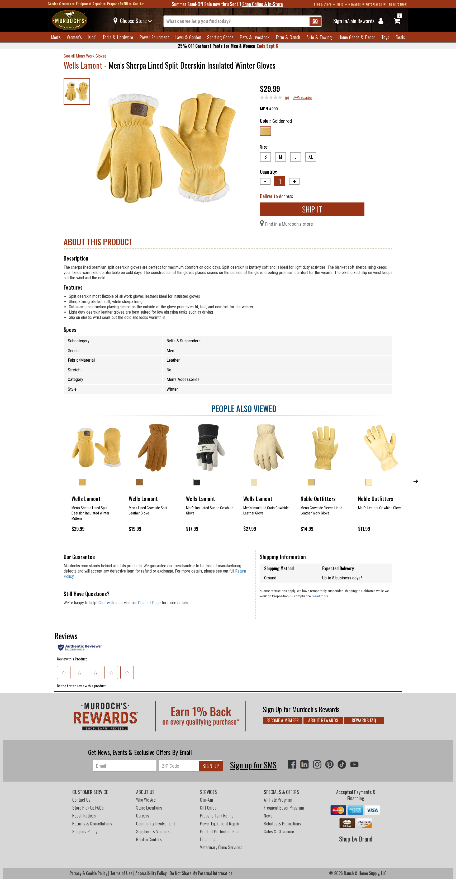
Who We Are (146, 800)
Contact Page (149, 602)
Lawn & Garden (188, 37)
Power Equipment (154, 37)
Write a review (302, 97)
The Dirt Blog (397, 4)
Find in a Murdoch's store (289, 224)
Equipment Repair (89, 3)
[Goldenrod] (265, 131)
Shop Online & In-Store (262, 4)
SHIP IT (312, 209)
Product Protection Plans (220, 831)
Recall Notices (84, 815)
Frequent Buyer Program (284, 808)
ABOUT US (145, 791)
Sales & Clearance (279, 831)
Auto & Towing (319, 37)
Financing (208, 839)
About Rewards (323, 720)
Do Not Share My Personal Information (201, 873)
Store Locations (149, 808)
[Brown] (139, 482)
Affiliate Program (278, 800)
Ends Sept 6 (267, 46)
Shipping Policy (84, 831)
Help (340, 4)
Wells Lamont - (86, 65)
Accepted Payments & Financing (356, 795)
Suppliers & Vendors (153, 831)
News (268, 815)
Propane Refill (117, 3)
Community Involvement (155, 823)
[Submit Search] (315, 21)
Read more (320, 596)
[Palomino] (254, 482)
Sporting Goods (220, 37)
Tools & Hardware (117, 37)
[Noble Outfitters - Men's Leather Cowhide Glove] (382, 447)
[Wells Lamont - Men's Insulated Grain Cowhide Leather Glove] (268, 447)
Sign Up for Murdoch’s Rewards (301, 709)
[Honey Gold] (311, 482)
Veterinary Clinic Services (221, 847)
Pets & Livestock (254, 37)
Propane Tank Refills (217, 815)
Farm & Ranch (288, 37)
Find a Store (323, 4)
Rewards (354, 4)
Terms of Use (121, 873)
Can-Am (139, 3)
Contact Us (81, 800)
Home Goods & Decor (356, 37)
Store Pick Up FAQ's (88, 808)
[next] (415, 481)
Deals (400, 37)
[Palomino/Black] (197, 482)
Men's (56, 37)
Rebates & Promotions (283, 823)
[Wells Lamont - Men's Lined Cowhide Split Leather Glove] (153, 447)
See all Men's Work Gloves (85, 56)
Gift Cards (374, 4)
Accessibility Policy (151, 873)
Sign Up (211, 766)
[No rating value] (272, 97)
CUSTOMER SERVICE (90, 791)
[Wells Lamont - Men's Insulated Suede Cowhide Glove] (210, 447)
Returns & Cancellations (92, 823)
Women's (74, 37)
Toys (385, 37)
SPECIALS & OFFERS (281, 791)
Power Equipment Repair (220, 823)
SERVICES (208, 791)
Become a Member (283, 720)
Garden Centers (59, 3)
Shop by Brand (355, 838)
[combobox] (242, 21)
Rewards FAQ (364, 720)
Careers (142, 815)
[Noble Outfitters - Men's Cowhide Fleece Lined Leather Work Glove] (325, 447)
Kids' (92, 37)
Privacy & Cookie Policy (88, 873)
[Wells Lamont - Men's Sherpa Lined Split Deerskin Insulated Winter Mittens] (96, 447)
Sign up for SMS (253, 765)
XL (310, 156)
